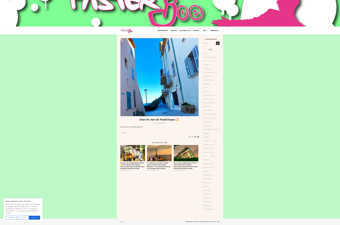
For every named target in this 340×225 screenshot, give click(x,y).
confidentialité (188, 221)
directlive (208, 76)
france (206, 91)
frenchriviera (209, 95)
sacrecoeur (208, 175)
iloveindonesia (209, 103)
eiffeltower (208, 80)
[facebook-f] (120, 222)
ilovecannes (208, 99)
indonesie (207, 125)
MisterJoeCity (185, 30)
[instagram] (123, 222)
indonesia (207, 122)
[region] (23, 209)
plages (206, 171)
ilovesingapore (210, 114)
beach (212, 61)
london (206, 137)
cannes (206, 65)
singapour (207, 182)
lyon (215, 141)
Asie (204, 30)
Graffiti (174, 30)
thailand (207, 190)
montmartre (208, 148)
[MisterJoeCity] (170, 13)
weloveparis (208, 209)
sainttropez (124, 132)
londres (206, 141)
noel (205, 156)
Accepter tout (34, 217)
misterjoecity (209, 144)
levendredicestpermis (213, 129)
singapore (207, 179)
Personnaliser (11, 217)
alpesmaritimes (210, 57)
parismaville (208, 167)
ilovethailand (209, 118)
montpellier (208, 152)
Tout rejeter (23, 217)
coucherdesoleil (210, 72)
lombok (206, 133)
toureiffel (208, 201)
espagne (206, 84)
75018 (205, 53)
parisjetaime (208, 163)
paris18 (206, 160)
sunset (206, 186)
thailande (207, 194)
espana (206, 87)
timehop (206, 198)
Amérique (214, 30)
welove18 (207, 205)
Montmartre (163, 30)
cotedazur (207, 68)
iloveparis (207, 110)
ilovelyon (207, 106)
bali (205, 61)
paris (212, 156)
